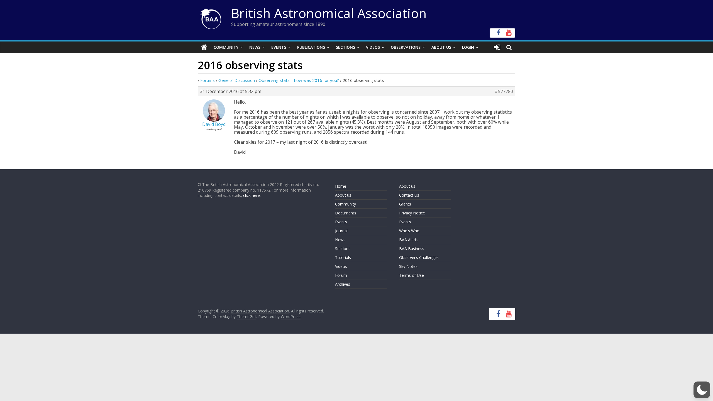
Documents (345, 213)
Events (278, 47)
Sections (345, 47)
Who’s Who (409, 230)
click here (251, 195)
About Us (441, 47)
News (254, 47)
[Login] (497, 47)
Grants (405, 204)
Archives (342, 284)
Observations (406, 47)
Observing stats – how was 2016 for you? (298, 80)
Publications (311, 47)
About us (343, 195)
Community (226, 47)
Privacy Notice (412, 213)
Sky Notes (408, 266)
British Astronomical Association (329, 13)
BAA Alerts (408, 239)
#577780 (504, 91)
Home (340, 186)
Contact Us (409, 195)
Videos (373, 47)
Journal (341, 230)
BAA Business (411, 248)
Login (468, 47)
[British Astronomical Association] (204, 47)
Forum (341, 275)
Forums (207, 80)
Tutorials (343, 257)
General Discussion (236, 80)
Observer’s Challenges (419, 257)
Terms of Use (411, 275)
